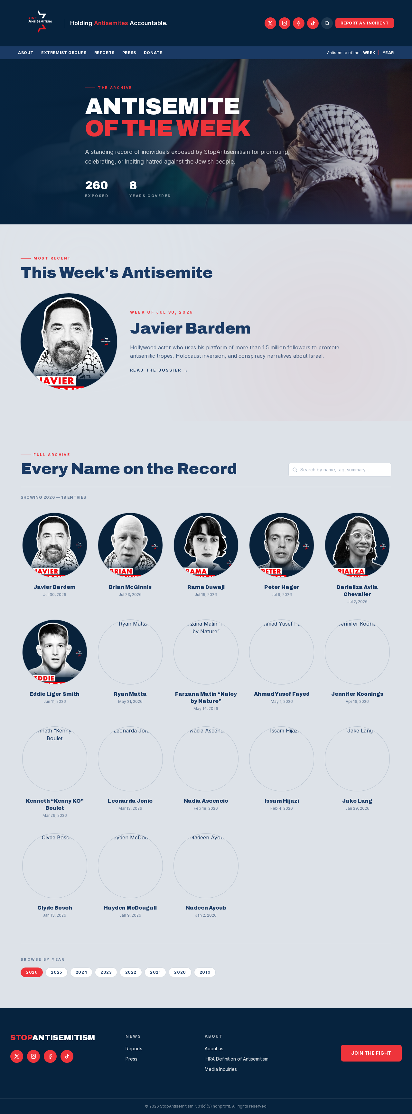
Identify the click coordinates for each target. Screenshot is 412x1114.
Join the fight (371, 1053)
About (25, 52)
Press (129, 52)
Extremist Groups (64, 52)
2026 (31, 972)
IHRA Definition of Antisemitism (236, 1059)
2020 (180, 972)
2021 (155, 972)
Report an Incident (365, 23)
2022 (130, 972)
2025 (56, 972)
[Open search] (327, 23)
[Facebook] (298, 23)
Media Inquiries (221, 1069)
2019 (205, 972)
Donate (153, 52)
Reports (104, 52)
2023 (105, 972)
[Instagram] (284, 23)
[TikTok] (313, 23)
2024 (81, 972)
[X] (270, 23)
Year (388, 52)
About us (214, 1048)
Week (369, 52)
